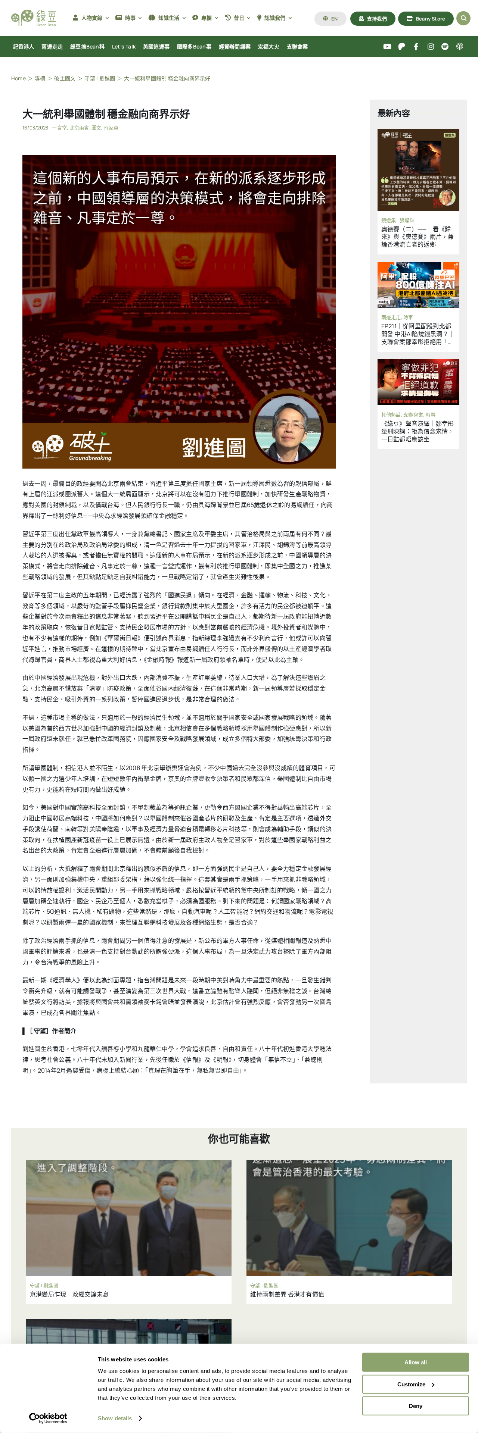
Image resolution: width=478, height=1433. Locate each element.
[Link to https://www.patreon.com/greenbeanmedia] (401, 47)
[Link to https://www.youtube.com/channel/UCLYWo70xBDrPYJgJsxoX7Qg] (387, 47)
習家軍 (111, 127)
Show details (115, 1418)
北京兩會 (79, 127)
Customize (411, 1384)
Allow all (415, 1362)
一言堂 (59, 127)
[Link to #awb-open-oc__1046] (463, 18)
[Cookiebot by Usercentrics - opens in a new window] (48, 1418)
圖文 (96, 127)
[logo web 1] (33, 13)
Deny (415, 1406)
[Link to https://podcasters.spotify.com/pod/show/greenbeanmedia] (445, 47)
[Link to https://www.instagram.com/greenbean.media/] (430, 47)
